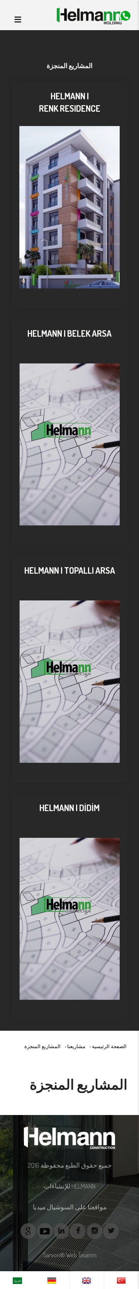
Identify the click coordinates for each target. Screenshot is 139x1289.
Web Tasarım (81, 1255)
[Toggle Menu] (18, 19)
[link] (121, 1280)
